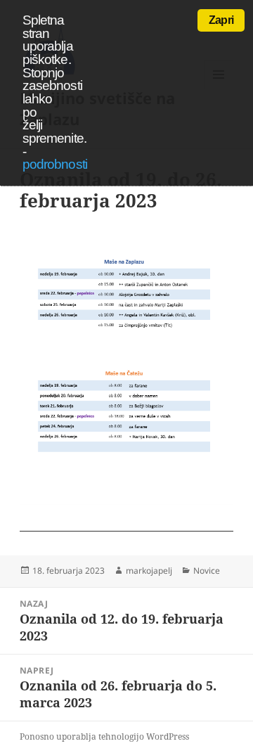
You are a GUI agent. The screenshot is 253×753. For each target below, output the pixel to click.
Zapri (221, 20)
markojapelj (149, 571)
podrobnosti (54, 164)
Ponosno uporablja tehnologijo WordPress (104, 736)
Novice (206, 571)
